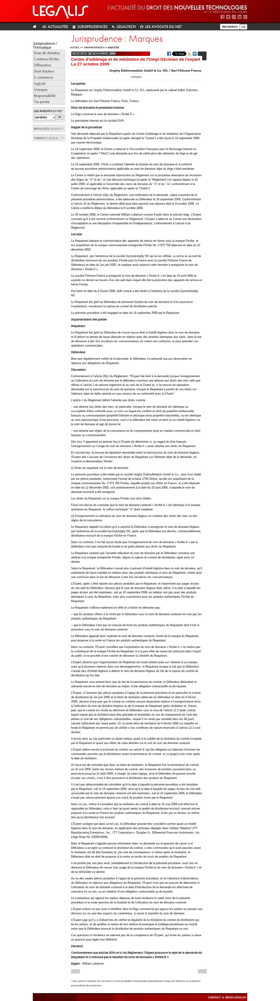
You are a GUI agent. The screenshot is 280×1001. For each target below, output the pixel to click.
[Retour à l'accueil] (36, 26)
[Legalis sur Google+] (245, 17)
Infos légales (235, 997)
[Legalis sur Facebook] (222, 17)
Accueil (75, 47)
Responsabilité (45, 95)
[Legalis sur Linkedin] (240, 17)
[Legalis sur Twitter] (228, 17)
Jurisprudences (92, 26)
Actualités (58, 26)
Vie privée (41, 101)
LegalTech (126, 26)
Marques (40, 89)
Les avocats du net (163, 26)
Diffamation (42, 64)
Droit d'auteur (44, 71)
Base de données (47, 52)
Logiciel (40, 83)
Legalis (47, 128)
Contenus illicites (46, 58)
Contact (214, 997)
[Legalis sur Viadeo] (234, 17)
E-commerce (43, 77)
